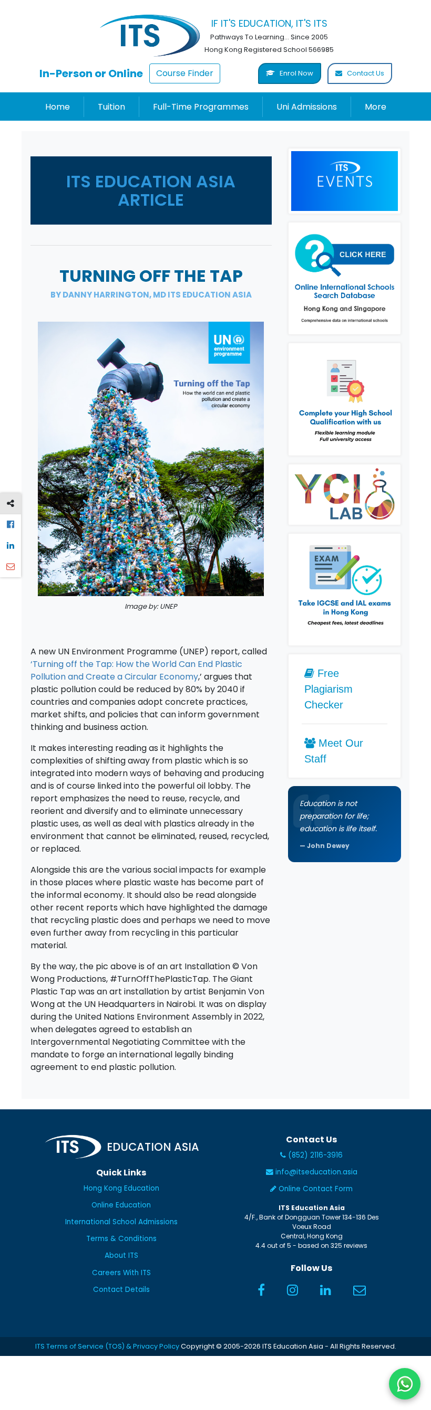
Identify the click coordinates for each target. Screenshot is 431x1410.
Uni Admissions (306, 107)
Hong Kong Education (121, 1188)
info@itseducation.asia (316, 1172)
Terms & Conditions (121, 1239)
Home (57, 107)
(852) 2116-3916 (314, 1155)
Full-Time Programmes (201, 107)
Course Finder (184, 73)
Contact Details (121, 1290)
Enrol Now (295, 73)
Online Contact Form (314, 1189)
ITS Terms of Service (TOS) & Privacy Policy (107, 1346)
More (375, 107)
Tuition (111, 107)
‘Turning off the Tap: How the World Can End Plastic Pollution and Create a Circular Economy (136, 670)
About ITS (121, 1255)
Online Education (121, 1205)
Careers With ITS (121, 1273)
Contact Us (364, 73)
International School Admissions (121, 1222)
